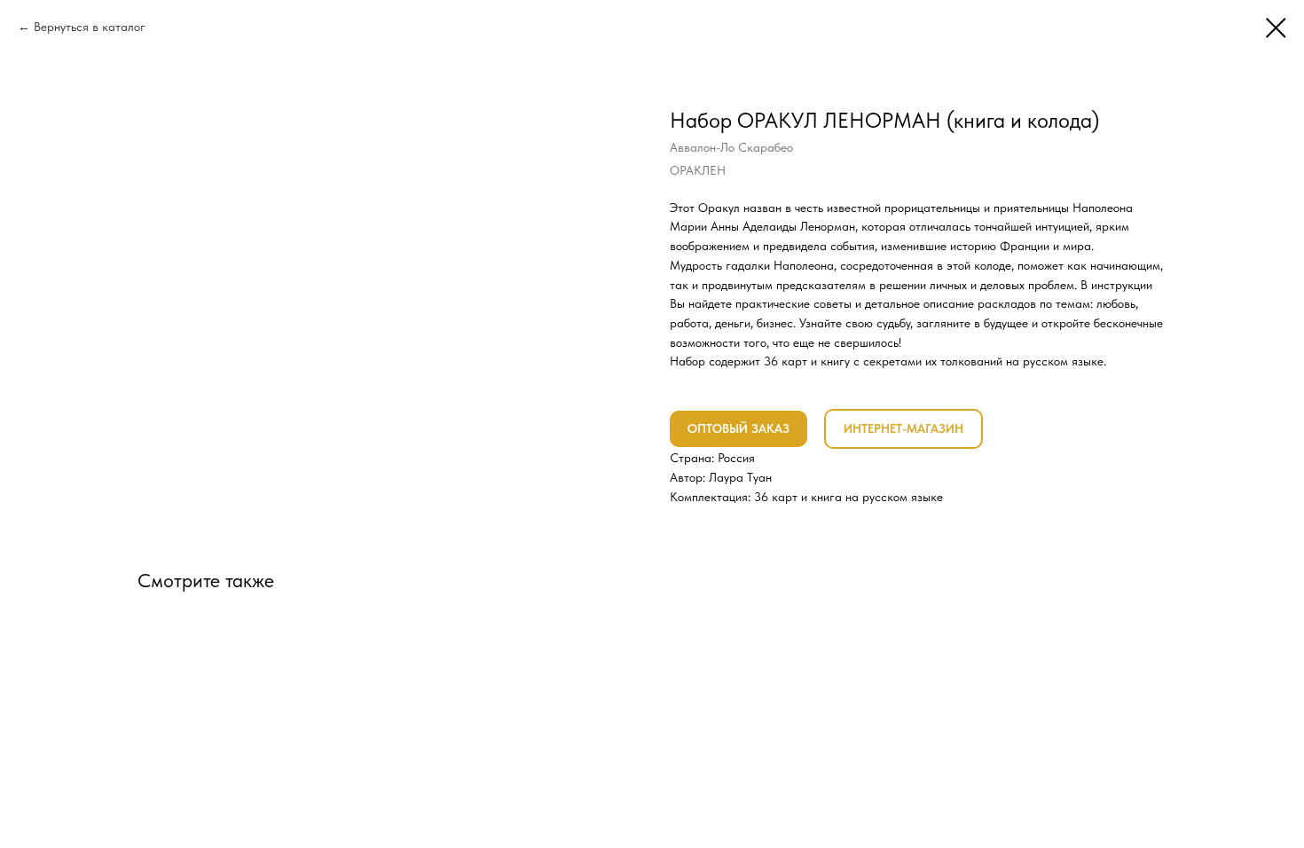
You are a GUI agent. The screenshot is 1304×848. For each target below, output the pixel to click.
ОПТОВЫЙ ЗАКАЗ (738, 428)
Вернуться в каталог (89, 27)
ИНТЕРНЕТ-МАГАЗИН (903, 428)
